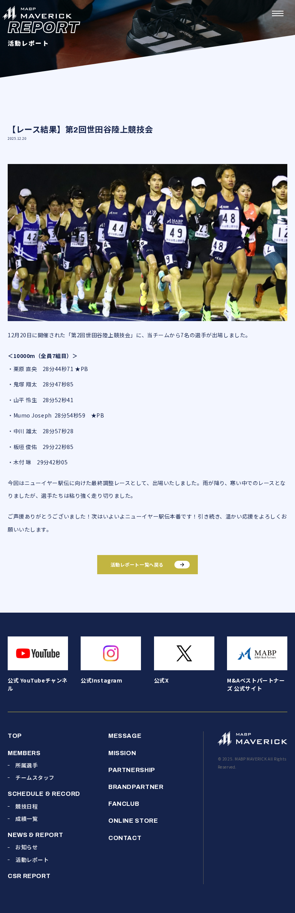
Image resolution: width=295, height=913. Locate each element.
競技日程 (26, 806)
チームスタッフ (35, 777)
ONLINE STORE (133, 820)
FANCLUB (123, 803)
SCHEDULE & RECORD (44, 793)
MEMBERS (24, 753)
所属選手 (26, 765)
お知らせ (26, 847)
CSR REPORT (29, 876)
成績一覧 (26, 818)
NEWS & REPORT (35, 835)
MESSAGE (124, 735)
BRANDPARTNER (136, 787)
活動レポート (32, 859)
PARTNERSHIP (131, 770)
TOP (15, 735)
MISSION (122, 753)
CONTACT (124, 838)
